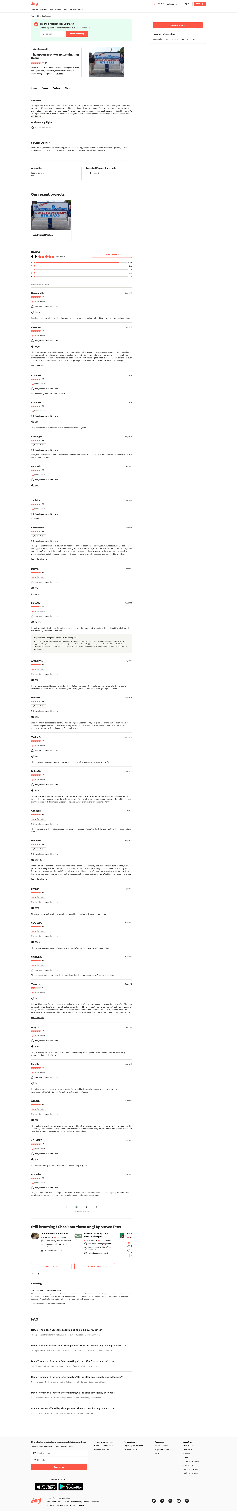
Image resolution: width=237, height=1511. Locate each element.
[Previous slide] (32, 1273)
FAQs (157, 1453)
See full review (37, 365)
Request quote (51, 1266)
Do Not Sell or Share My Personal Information (81, 1501)
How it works (189, 1445)
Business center (130, 1449)
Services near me (101, 1449)
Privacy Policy (64, 1498)
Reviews (56, 88)
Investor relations (191, 1461)
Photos (44, 88)
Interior (35, 10)
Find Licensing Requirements (78, 1299)
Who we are (188, 1449)
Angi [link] (33, 16)
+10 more (59, 73)
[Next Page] (96, 1206)
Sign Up (199, 3)
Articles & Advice (76, 10)
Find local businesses (103, 1445)
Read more (36, 116)
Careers (186, 1453)
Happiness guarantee (192, 1469)
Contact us (188, 1465)
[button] (51, 220)
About (34, 88)
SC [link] (38, 16)
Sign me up (59, 1467)
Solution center (161, 1445)
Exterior (43, 10)
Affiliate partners (190, 1473)
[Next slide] (38, 1273)
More (65, 10)
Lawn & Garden (55, 10)
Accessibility (54, 1502)
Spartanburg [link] (46, 16)
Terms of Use (52, 1498)
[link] (51, 1242)
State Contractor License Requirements (46, 1290)
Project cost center (163, 1449)
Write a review (111, 254)
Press (185, 1457)
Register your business (133, 1445)
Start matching (77, 33)
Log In (186, 3)
